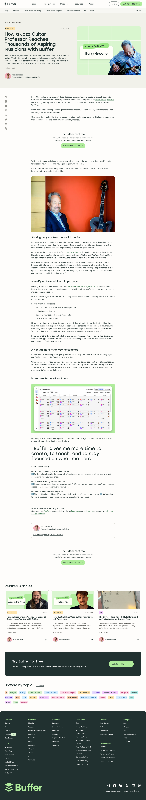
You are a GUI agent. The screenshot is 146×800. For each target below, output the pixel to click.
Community (9, 730)
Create (7, 723)
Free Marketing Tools (83, 747)
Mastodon (32, 741)
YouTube (47, 511)
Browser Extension (11, 766)
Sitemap (126, 741)
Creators (55, 723)
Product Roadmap (106, 761)
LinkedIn (31, 738)
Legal (125, 738)
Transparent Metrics (107, 750)
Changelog (104, 730)
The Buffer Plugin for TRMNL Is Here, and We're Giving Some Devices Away (118, 618)
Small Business (57, 727)
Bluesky (31, 723)
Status (102, 727)
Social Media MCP (11, 769)
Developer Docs (82, 764)
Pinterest (31, 745)
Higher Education (58, 738)
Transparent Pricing (107, 754)
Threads (31, 749)
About (125, 723)
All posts (16, 11)
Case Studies (16, 22)
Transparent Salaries (107, 758)
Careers (126, 727)
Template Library (82, 727)
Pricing (91, 4)
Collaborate (9, 738)
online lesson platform (104, 99)
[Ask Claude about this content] (6, 128)
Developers (56, 741)
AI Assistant (9, 747)
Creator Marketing (73, 11)
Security (138, 791)
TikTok (30, 752)
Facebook (75, 511)
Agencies (55, 730)
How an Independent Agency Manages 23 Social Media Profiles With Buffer (26, 618)
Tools (92, 11)
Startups (55, 745)
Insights (10, 734)
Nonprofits (56, 734)
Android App (9, 762)
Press (125, 730)
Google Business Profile (37, 730)
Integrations (9, 755)
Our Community (82, 761)
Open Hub (103, 747)
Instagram (88, 511)
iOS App (8, 758)
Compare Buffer (82, 757)
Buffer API (8, 773)
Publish (7, 727)
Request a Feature (106, 734)
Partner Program (129, 734)
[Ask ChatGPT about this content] (6, 124)
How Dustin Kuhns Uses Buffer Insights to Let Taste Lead (73, 618)
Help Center (104, 723)
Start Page (9, 751)
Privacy (125, 791)
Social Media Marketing (32, 11)
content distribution (72, 252)
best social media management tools (82, 286)
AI (85, 11)
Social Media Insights (54, 11)
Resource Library (82, 737)
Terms (131, 791)
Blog (6, 11)
